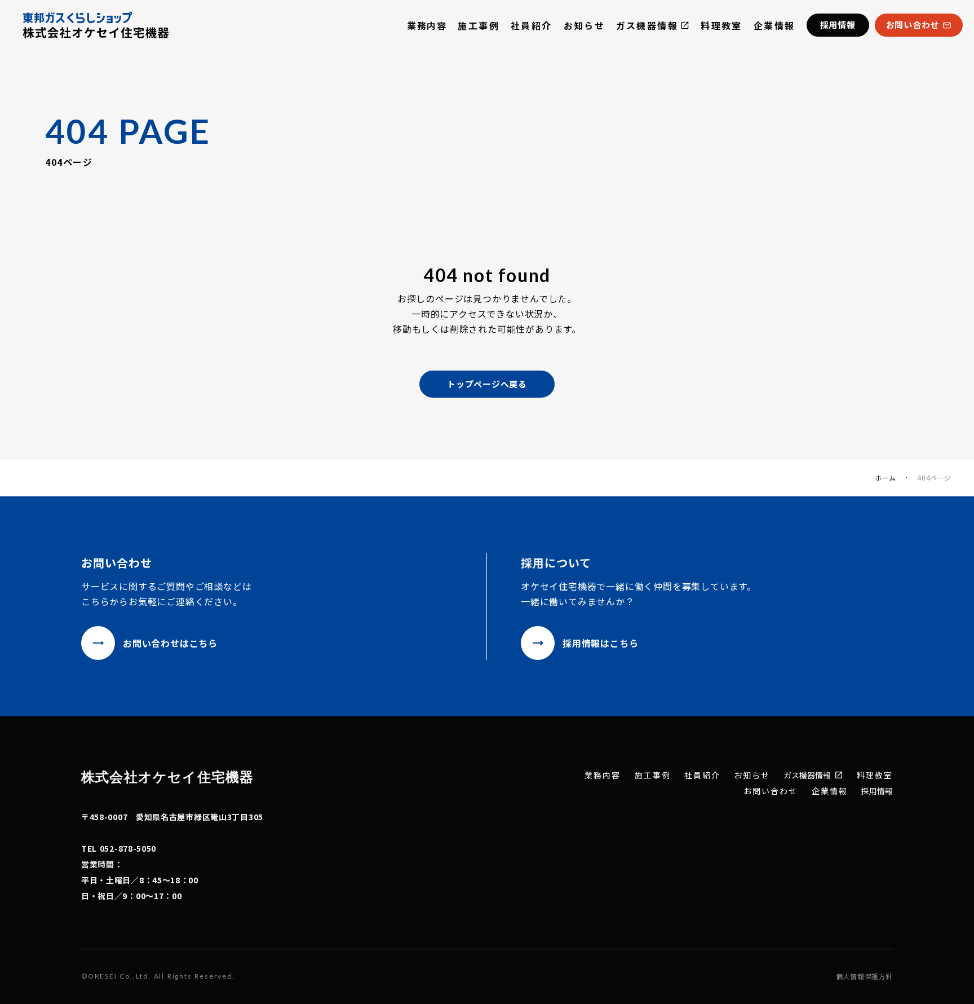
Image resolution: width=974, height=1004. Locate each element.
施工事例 (478, 25)
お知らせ (584, 25)
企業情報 (774, 25)
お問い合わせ (770, 791)
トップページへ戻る (487, 384)
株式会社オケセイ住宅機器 (167, 776)
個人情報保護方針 (864, 976)
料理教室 (721, 25)
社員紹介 (531, 25)
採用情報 (877, 790)
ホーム (885, 477)
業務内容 (426, 25)
